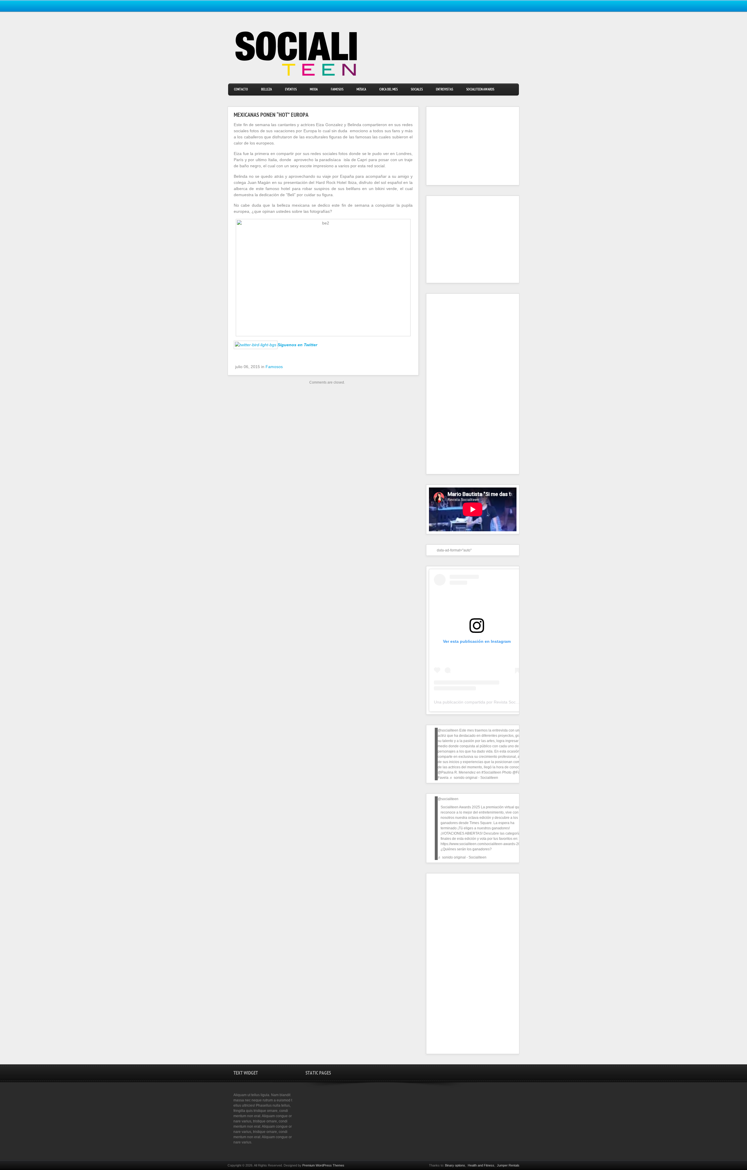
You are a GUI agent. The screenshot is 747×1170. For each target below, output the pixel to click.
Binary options (455, 1165)
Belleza (266, 90)
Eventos (291, 90)
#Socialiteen (491, 772)
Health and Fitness (481, 1165)
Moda (314, 90)
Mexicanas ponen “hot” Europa (271, 115)
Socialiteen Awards (480, 90)
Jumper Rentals (508, 1165)
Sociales (417, 90)
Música (361, 90)
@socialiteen (448, 730)
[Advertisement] (465, 145)
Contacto (241, 90)
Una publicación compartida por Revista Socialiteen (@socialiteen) (495, 702)
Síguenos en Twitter (297, 344)
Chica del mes (388, 90)
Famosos (337, 90)
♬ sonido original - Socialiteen (473, 778)
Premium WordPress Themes (323, 1165)
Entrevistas (444, 90)
